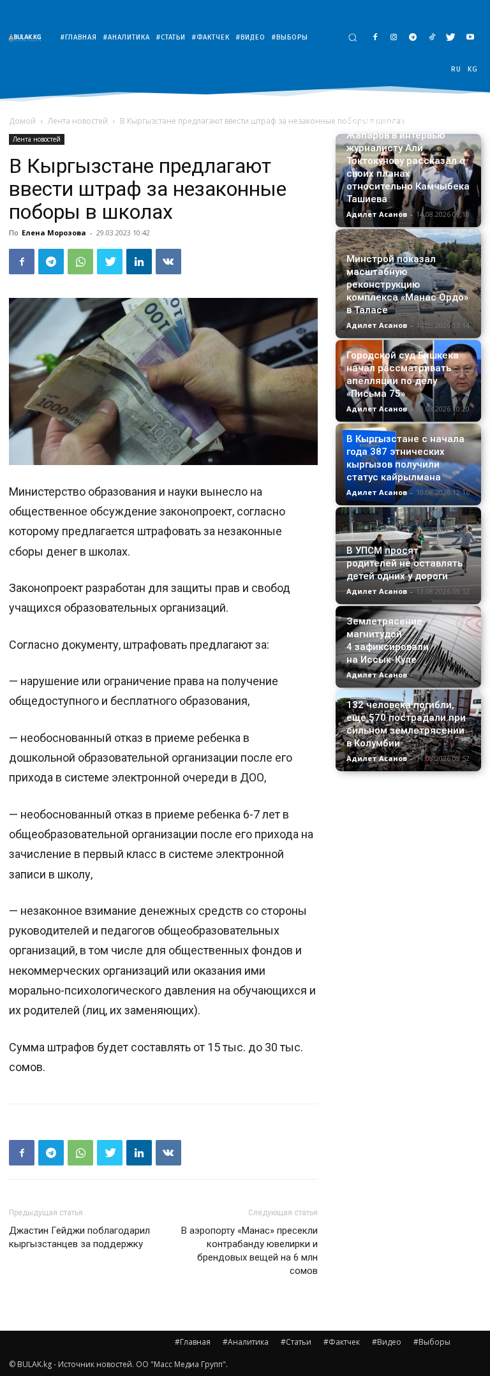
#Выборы (431, 1341)
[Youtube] (470, 38)
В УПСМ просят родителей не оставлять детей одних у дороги (404, 563)
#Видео (386, 1341)
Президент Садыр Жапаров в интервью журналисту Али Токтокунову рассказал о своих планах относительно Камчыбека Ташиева (408, 161)
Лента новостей (78, 120)
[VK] (168, 261)
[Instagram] (394, 38)
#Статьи (296, 1341)
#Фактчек (341, 1341)
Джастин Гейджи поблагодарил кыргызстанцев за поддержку (79, 1237)
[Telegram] (413, 38)
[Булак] (28, 37)
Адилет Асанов (376, 214)
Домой (22, 120)
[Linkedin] (139, 261)
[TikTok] (432, 38)
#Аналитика (246, 1341)
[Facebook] (375, 38)
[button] (352, 37)
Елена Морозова (54, 232)
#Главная (193, 1341)
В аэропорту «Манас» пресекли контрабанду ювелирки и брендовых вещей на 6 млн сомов (249, 1250)
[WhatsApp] (80, 261)
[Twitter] (451, 38)
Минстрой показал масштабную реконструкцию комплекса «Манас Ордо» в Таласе (407, 284)
